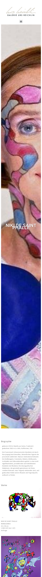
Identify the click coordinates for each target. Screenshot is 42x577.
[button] (21, 21)
